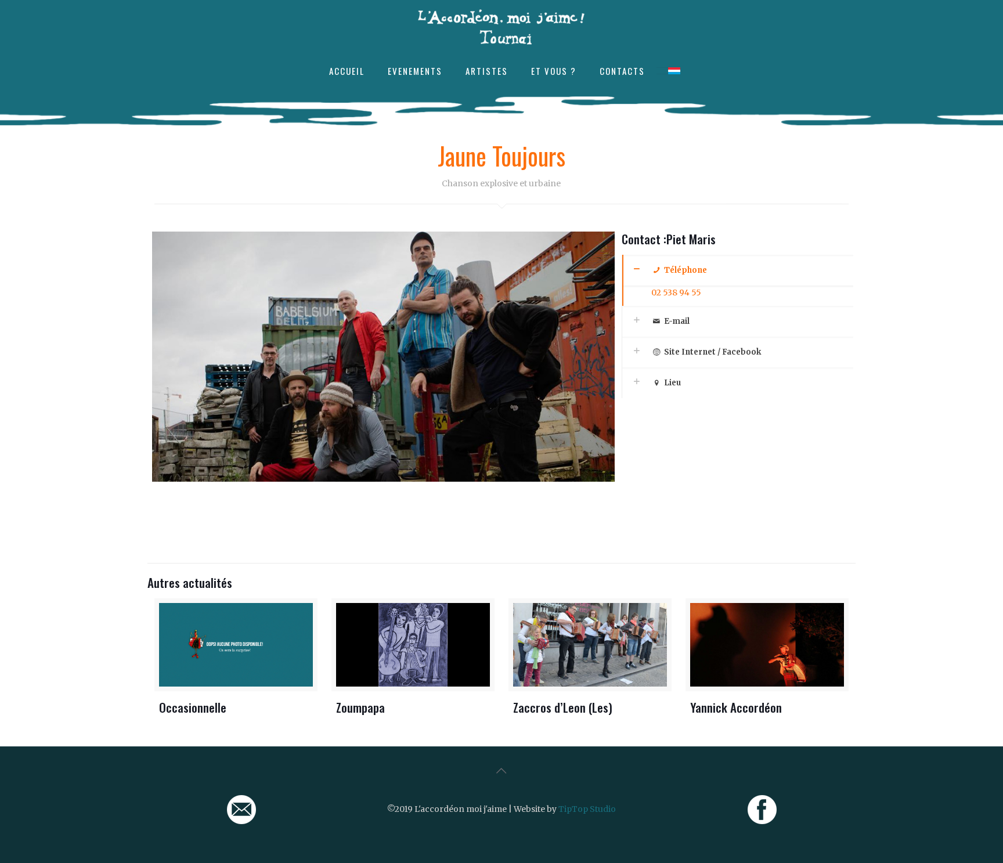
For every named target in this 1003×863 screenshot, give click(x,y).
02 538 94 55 (676, 292)
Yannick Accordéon (736, 707)
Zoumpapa (360, 707)
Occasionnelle (192, 707)
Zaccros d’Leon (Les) (562, 707)
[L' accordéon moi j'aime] (501, 26)
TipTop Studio (587, 809)
